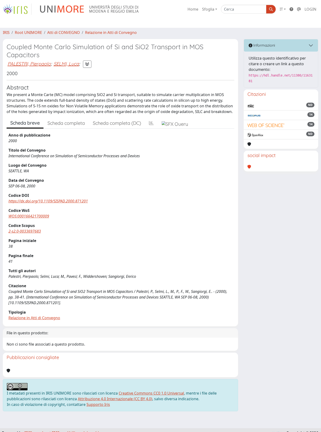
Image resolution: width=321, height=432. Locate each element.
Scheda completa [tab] (66, 123)
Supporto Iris (98, 404)
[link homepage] (17, 9)
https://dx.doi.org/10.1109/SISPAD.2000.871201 (48, 201)
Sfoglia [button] (208, 9)
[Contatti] (299, 9)
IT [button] (281, 9)
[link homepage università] (89, 9)
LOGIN (310, 9)
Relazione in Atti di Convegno (111, 32)
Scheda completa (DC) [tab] (117, 123)
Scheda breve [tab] (25, 123)
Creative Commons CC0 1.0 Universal (151, 393)
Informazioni (263, 45)
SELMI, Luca (66, 64)
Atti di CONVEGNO (63, 32)
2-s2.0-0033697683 (24, 231)
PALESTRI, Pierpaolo (29, 64)
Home (193, 9)
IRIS (6, 32)
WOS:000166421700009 (28, 216)
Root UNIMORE (28, 32)
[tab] (151, 123)
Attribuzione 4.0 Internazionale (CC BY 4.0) (115, 398)
